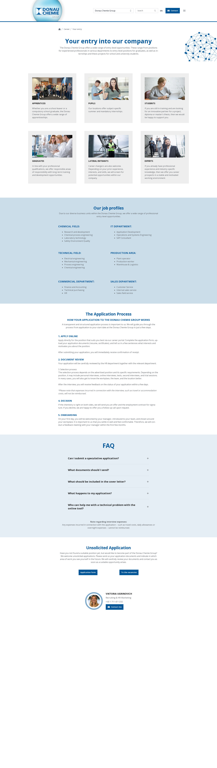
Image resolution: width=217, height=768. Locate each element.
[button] (173, 10)
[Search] (155, 10)
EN (161, 11)
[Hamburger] (184, 10)
